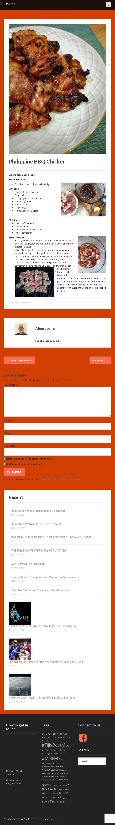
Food (61, 789)
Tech (53, 801)
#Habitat (50, 750)
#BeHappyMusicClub (57, 733)
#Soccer (63, 777)
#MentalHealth (57, 754)
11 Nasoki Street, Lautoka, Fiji (14, 774)
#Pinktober (46, 767)
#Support (45, 780)
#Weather (64, 779)
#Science (66, 773)
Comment (12, 384)
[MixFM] (10, 3)
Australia (46, 785)
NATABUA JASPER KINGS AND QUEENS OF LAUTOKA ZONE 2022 (51, 537)
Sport (45, 801)
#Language (46, 754)
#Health (58, 750)
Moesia (48, 819)
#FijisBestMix (55, 745)
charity (55, 785)
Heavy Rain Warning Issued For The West (36, 524)
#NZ (63, 763)
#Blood (44, 737)
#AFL (44, 733)
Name (10, 420)
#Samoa (58, 773)
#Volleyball (54, 780)
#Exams (45, 740)
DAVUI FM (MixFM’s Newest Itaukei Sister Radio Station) (43, 626)
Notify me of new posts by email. (24, 464)
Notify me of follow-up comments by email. (30, 458)
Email (10, 433)
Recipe (56, 797)
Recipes (14, 302)
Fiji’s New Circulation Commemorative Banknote (40, 590)
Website (10, 445)
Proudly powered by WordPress (19, 819)
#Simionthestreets (51, 776)
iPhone (67, 790)
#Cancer (51, 737)
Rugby (64, 797)
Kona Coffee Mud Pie (19, 360)
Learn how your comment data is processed (63, 479)
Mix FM (63, 793)
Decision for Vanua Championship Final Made (38, 510)
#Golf (44, 750)
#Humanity (68, 750)
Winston (61, 801)
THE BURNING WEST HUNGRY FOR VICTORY (39, 550)
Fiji (69, 784)
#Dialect (66, 737)
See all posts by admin (47, 340)
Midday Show (52, 793)
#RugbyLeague (50, 769)
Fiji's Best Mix (50, 789)
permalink (26, 302)
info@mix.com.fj (14, 783)
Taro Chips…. (100, 360)
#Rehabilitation (57, 767)
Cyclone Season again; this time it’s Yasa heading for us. (42, 697)
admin (32, 167)
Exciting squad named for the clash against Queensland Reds (46, 661)
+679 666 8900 (13, 780)
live (43, 793)
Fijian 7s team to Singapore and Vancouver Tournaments (45, 577)
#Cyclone (59, 737)
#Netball (58, 763)
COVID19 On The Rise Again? (28, 563)
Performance (47, 797)
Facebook (63, 785)
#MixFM (50, 758)
